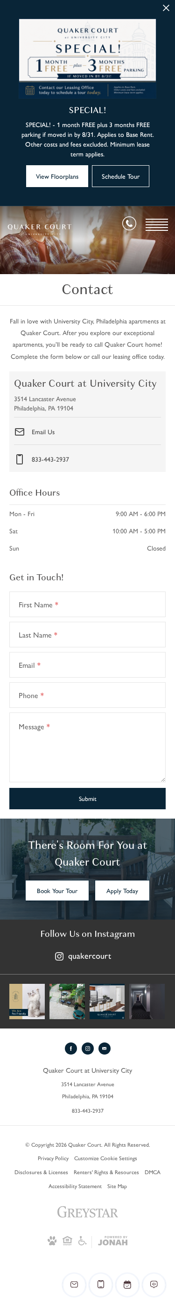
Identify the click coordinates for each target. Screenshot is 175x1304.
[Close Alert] (166, 10)
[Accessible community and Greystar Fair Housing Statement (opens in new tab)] (82, 1243)
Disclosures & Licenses (41, 1172)
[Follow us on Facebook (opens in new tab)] (71, 1048)
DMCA (153, 1172)
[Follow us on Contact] (104, 1048)
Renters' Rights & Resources (106, 1172)
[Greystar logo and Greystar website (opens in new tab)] (87, 1221)
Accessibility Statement (75, 1186)
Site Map (117, 1186)
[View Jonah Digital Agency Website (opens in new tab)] (112, 1242)
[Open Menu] (157, 225)
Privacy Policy (53, 1158)
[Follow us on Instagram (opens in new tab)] (88, 1048)
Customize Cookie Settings (105, 1158)
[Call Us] (129, 225)
